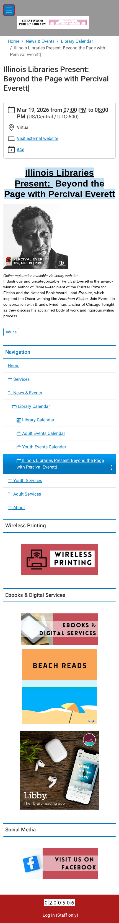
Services (21, 379)
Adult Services (26, 494)
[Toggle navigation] (9, 10)
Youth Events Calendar (43, 446)
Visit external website (37, 138)
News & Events (40, 41)
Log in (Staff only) (60, 915)
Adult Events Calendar (43, 433)
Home (13, 41)
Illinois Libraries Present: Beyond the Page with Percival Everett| (60, 464)
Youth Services (27, 480)
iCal (20, 149)
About (18, 507)
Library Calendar (77, 41)
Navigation (17, 352)
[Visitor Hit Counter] (59, 902)
